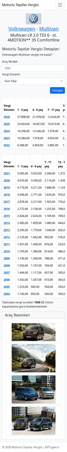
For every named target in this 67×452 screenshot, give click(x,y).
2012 (7, 237)
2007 (7, 272)
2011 (7, 244)
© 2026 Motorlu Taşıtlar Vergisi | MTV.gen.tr (30, 447)
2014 (7, 223)
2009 (7, 258)
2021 (7, 173)
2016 (7, 209)
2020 (7, 180)
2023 (7, 138)
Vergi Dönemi (11, 74)
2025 (7, 124)
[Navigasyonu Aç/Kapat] (60, 4)
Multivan (49, 28)
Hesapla (57, 90)
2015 (7, 216)
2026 (7, 117)
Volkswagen (21, 28)
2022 (7, 145)
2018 (7, 195)
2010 (7, 251)
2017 (7, 202)
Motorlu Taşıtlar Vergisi (20, 4)
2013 (7, 230)
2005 (7, 287)
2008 (7, 265)
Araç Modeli (10, 61)
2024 (7, 131)
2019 (7, 187)
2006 (7, 280)
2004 (7, 294)
